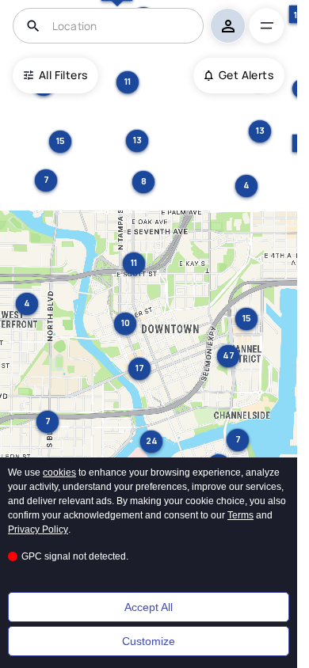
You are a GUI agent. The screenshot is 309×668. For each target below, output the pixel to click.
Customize (148, 641)
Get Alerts (246, 74)
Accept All (148, 607)
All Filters (63, 74)
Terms (240, 515)
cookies (59, 472)
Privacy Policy (38, 529)
